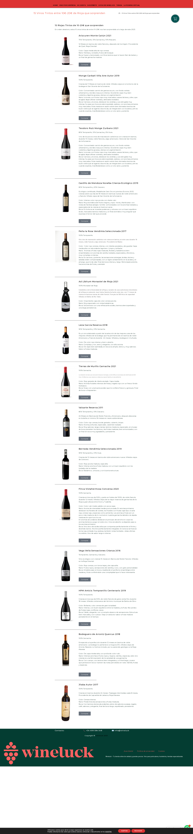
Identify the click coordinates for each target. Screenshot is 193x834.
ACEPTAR (124, 831)
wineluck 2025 (102, 736)
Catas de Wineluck (106, 5)
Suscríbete (92, 5)
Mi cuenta (81, 5)
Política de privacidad (145, 751)
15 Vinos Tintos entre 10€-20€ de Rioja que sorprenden (141, 13)
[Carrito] (175, 19)
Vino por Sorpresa (67, 5)
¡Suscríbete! (128, 751)
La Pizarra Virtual (132, 5)
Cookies (161, 751)
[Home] (119, 13)
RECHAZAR (138, 831)
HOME (55, 5)
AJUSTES (108, 832)
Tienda (119, 5)
